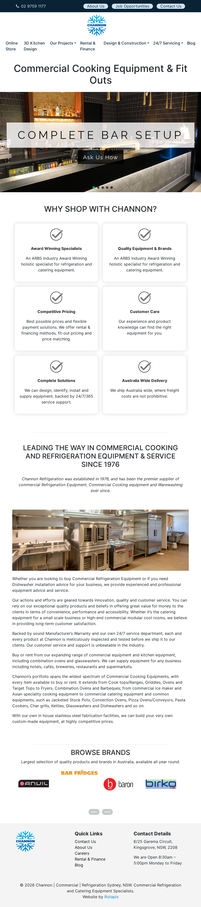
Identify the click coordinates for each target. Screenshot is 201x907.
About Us (95, 6)
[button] (8, 142)
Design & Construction (125, 43)
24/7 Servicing (166, 43)
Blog (191, 43)
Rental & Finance (87, 46)
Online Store (12, 46)
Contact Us (170, 6)
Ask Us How (100, 157)
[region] (100, 142)
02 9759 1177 (33, 6)
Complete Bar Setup (100, 135)
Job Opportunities (132, 6)
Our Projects (61, 43)
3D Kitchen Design (34, 46)
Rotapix (111, 896)
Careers (82, 853)
